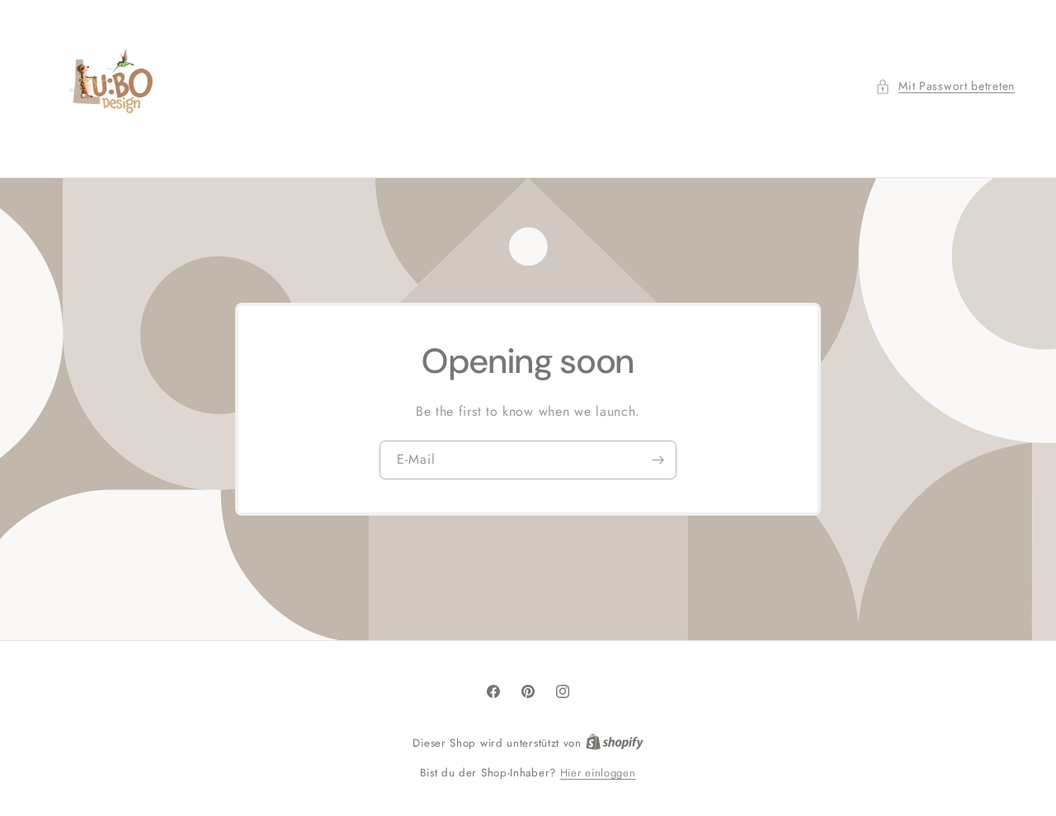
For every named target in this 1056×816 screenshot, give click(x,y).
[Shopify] (615, 743)
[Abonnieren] (657, 460)
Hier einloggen (598, 773)
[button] (945, 86)
